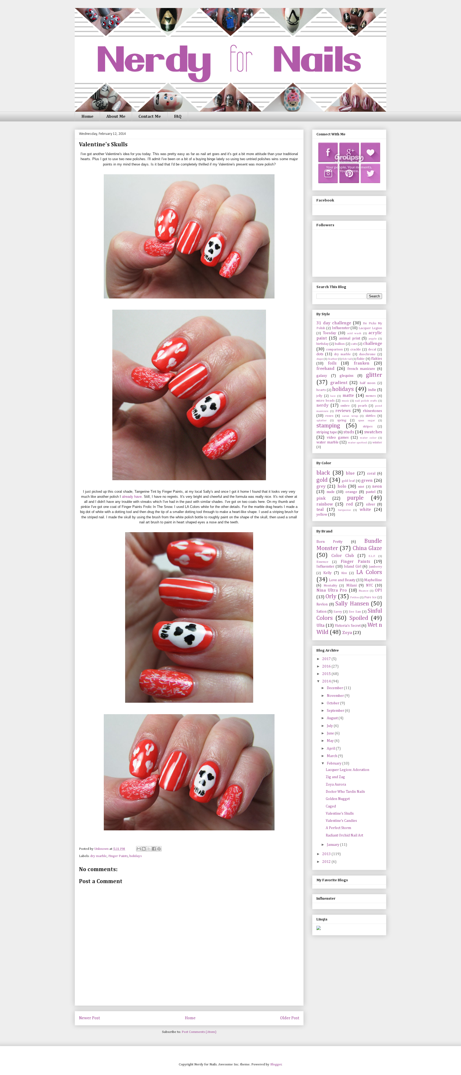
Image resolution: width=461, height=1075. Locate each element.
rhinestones (372, 411)
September (336, 711)
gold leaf (348, 481)
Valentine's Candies (341, 821)
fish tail (347, 358)
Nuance (363, 590)
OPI (378, 590)
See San (355, 611)
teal (320, 509)
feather (332, 358)
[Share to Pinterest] (159, 848)
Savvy (337, 611)
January (333, 845)
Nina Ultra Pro (331, 590)
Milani (351, 585)
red (349, 504)
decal (372, 349)
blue (350, 473)
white (365, 509)
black (323, 473)
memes (371, 396)
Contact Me (149, 117)
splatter (321, 420)
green (367, 480)
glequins (346, 376)
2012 (327, 862)
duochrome (367, 354)
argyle (372, 338)
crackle (355, 349)
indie (372, 390)
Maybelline (373, 580)
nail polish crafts (366, 400)
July (330, 726)
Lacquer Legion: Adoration (347, 770)
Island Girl (352, 566)
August (333, 718)
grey (320, 486)
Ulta (320, 625)
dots (319, 354)
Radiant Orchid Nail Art (344, 835)
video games (338, 437)
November (336, 696)
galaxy (321, 376)
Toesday (329, 333)
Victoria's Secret (348, 626)
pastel (370, 492)
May (331, 741)
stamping (328, 426)
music (345, 400)
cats (354, 344)
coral (371, 473)
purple (355, 498)
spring (341, 420)
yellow (321, 514)
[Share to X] (149, 848)
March (332, 756)
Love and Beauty (342, 580)
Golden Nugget (338, 799)
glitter (374, 375)
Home (87, 117)
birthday (322, 344)
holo (341, 486)
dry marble (98, 856)
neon (377, 486)
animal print (349, 338)
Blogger (276, 1064)
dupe (319, 358)
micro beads (325, 400)
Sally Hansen (352, 604)
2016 (327, 666)
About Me (115, 117)
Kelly (327, 573)
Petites (354, 597)
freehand (325, 368)
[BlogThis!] (143, 848)
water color (368, 437)
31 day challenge (333, 323)
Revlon (322, 604)
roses (329, 416)
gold (322, 480)
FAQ (177, 117)
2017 (327, 659)
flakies (376, 359)
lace (333, 395)
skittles (370, 416)
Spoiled (358, 618)
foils (332, 363)
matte (348, 395)
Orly (330, 597)
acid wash (354, 333)
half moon (368, 383)
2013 (327, 854)
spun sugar (366, 420)
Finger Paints (118, 856)
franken (361, 363)
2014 (327, 681)
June (331, 733)
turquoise (344, 509)
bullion (340, 344)
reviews (343, 411)
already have (132, 497)
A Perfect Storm (338, 828)
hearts (321, 390)
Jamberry (375, 566)
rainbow (324, 504)
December (335, 688)
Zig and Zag (335, 777)
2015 (327, 674)
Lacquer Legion (370, 328)
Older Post (289, 1018)
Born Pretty (329, 542)
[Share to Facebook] (154, 848)
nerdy (322, 405)
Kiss (344, 573)
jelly (319, 396)
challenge (372, 343)
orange (351, 492)
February (334, 763)
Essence (322, 562)
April (331, 748)
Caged (331, 806)
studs (348, 432)
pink (320, 498)
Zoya (347, 633)
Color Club (342, 555)
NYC (369, 585)
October (333, 703)
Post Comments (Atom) (199, 1032)
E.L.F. (372, 556)
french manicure (361, 369)
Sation (321, 611)
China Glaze (367, 548)
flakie (361, 359)
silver (370, 504)
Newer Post (89, 1018)
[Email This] (138, 848)
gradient (338, 383)
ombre (345, 405)
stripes (367, 426)
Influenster (341, 328)
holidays (135, 856)
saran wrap (350, 415)
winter (377, 442)
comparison (334, 349)
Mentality (330, 585)
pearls (362, 405)
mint (361, 486)
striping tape (326, 432)
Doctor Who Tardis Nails (345, 792)
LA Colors (369, 572)
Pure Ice (370, 597)
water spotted (357, 442)
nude (331, 492)
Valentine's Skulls (340, 813)
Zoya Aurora (336, 784)
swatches (373, 432)
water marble (327, 442)
